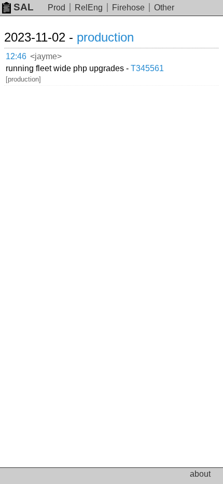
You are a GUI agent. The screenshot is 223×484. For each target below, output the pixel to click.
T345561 (147, 68)
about (200, 473)
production (105, 37)
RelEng (89, 7)
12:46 (16, 56)
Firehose (128, 7)
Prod (56, 7)
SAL (23, 7)
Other (164, 7)
